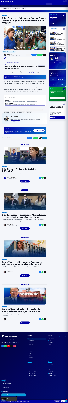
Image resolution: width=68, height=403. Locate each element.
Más (38, 3)
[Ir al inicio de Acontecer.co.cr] (9, 336)
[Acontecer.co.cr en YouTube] (8, 346)
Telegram (45, 137)
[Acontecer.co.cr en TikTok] (11, 346)
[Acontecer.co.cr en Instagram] (14, 346)
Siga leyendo (25, 144)
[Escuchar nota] (5, 58)
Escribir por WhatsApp (40, 130)
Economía (14, 3)
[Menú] (66, 1)
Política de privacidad (26, 401)
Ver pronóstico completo (59, 66)
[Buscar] (64, 1)
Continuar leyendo (24, 181)
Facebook (29, 137)
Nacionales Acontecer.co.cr (13, 62)
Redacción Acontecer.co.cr (12, 177)
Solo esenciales (57, 401)
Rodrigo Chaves (32, 72)
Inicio (3, 11)
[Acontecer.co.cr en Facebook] (2, 346)
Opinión (35, 3)
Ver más (61, 84)
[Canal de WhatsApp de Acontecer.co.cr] (5, 346)
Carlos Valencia (9, 54)
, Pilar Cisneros (41, 65)
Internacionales (9, 3)
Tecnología (24, 3)
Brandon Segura (10, 224)
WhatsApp (35, 137)
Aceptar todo (64, 401)
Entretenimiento (30, 3)
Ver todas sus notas (15, 121)
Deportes (19, 3)
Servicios (43, 3)
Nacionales (3, 3)
